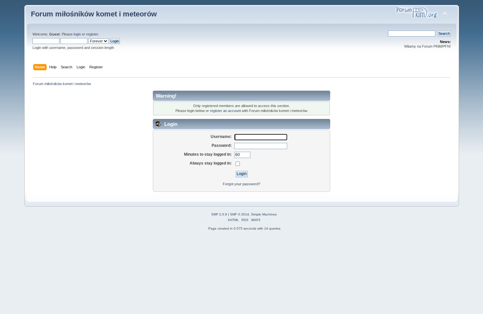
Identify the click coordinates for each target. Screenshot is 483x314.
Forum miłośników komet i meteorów (94, 14)
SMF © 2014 (239, 214)
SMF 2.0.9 (219, 214)
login (77, 34)
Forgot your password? (241, 184)
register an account (225, 111)
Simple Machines (264, 214)
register (92, 34)
